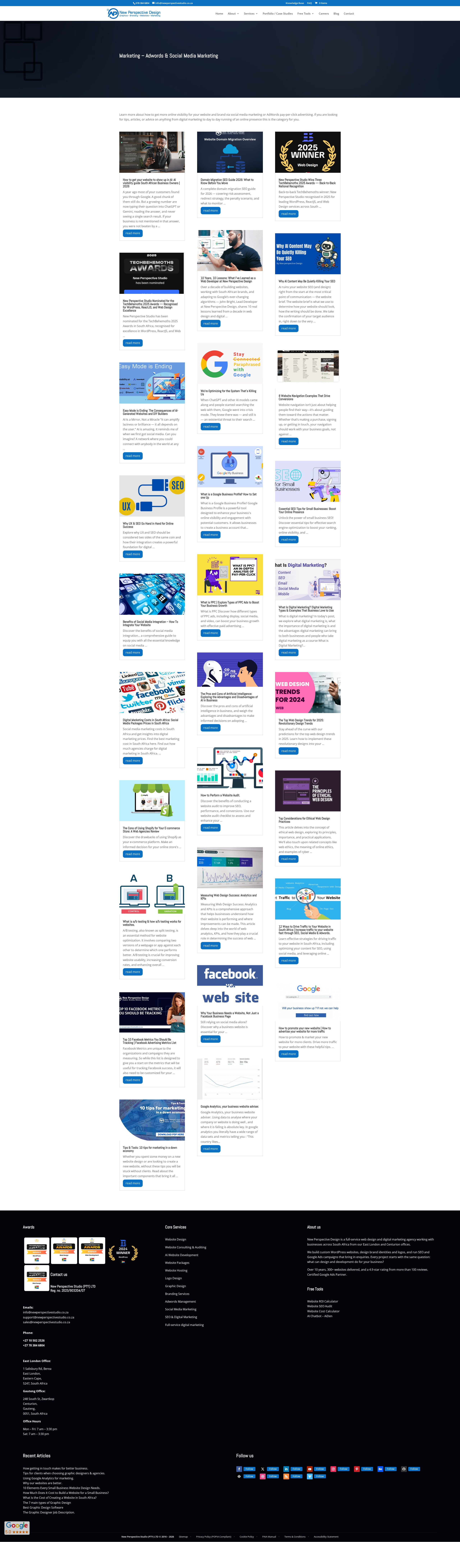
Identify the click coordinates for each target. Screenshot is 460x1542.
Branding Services (177, 1294)
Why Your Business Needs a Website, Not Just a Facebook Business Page (230, 1014)
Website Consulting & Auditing (185, 1247)
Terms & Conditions (294, 1536)
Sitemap (183, 1536)
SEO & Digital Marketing (181, 1317)
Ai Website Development (181, 1255)
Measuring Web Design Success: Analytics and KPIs (229, 896)
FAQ (309, 3)
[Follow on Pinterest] (357, 1469)
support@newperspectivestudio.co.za (48, 1317)
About (232, 13)
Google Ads (315, 1257)
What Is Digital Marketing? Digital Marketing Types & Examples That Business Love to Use (306, 608)
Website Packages (177, 1263)
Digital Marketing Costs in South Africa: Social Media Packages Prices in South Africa (150, 721)
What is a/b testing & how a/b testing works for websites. (152, 923)
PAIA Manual (269, 1536)
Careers (324, 13)
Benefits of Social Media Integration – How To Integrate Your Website (150, 623)
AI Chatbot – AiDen (319, 1316)
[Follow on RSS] (286, 1476)
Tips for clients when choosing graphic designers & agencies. (64, 1473)
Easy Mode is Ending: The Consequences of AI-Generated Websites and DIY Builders (150, 412)
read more (133, 233)
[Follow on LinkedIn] (286, 1469)
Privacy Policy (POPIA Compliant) (213, 1536)
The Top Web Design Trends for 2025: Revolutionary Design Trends (301, 721)
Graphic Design (176, 1286)
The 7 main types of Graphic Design (47, 1503)
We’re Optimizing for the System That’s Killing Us (228, 392)
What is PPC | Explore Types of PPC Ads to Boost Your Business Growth (230, 604)
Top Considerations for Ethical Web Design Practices (304, 820)
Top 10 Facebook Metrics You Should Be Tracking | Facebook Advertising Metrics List (149, 1041)
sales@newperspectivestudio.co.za (46, 1322)
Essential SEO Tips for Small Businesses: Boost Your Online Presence (307, 510)
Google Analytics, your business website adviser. (230, 1106)
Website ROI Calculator (322, 1301)
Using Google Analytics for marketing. (48, 1478)
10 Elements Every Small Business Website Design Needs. (61, 1488)
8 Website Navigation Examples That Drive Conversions (304, 397)
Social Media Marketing (181, 1309)
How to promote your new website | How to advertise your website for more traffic (305, 1029)
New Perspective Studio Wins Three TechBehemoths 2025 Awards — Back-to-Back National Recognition (307, 183)
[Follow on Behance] (380, 1469)
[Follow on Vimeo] (310, 1476)
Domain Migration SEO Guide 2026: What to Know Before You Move (227, 181)
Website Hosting (176, 1270)
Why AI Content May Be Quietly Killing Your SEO (307, 281)
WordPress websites (344, 1252)
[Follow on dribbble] (263, 1476)
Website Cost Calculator (323, 1311)
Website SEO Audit (319, 1306)
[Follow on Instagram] (333, 1469)
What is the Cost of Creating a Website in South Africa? (59, 1498)
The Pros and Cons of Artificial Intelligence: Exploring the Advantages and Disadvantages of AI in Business (229, 697)
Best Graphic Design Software (43, 1507)
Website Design (175, 1239)
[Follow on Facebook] (239, 1469)
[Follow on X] (263, 1469)
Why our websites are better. (42, 1483)
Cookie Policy (247, 1536)
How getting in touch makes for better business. (55, 1468)
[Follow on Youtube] (310, 1469)
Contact (349, 13)
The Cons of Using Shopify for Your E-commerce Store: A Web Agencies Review (151, 829)
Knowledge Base (295, 3)
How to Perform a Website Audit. (220, 795)
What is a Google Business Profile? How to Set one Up (229, 495)
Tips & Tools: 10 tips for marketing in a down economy (150, 1149)
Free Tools (303, 13)
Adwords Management (181, 1301)
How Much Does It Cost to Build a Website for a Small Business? (66, 1493)
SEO (421, 1252)
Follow (249, 1469)
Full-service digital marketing (184, 1325)
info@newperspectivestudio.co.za (45, 1312)
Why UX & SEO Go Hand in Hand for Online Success (148, 525)
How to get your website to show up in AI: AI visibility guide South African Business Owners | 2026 (151, 183)
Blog (336, 13)
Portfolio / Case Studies (278, 13)
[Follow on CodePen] (239, 1476)
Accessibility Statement (326, 1536)
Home (219, 13)
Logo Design (174, 1278)
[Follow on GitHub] (404, 1469)
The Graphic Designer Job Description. (49, 1512)
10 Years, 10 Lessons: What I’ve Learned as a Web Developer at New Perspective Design (228, 279)
